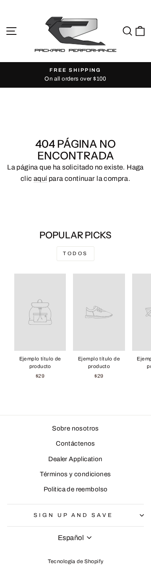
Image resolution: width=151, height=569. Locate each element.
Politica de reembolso (76, 489)
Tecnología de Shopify (76, 561)
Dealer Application (75, 459)
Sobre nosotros (75, 428)
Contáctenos (75, 443)
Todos (75, 253)
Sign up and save (73, 515)
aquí (40, 178)
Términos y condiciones (75, 474)
